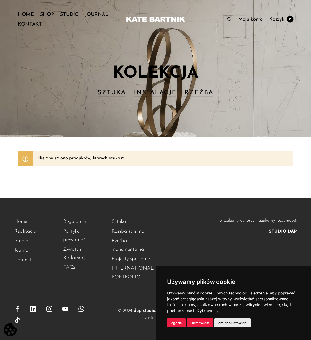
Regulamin (74, 221)
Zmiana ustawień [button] (232, 323)
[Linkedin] (33, 309)
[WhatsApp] (81, 308)
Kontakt (23, 259)
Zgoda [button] (176, 323)
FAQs (69, 267)
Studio (21, 240)
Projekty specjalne (131, 258)
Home (20, 221)
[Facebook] (17, 309)
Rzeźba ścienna (128, 231)
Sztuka (119, 221)
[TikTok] (17, 320)
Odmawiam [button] (199, 323)
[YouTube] (65, 309)
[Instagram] (49, 309)
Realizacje (25, 231)
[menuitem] (29, 14)
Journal (22, 250)
